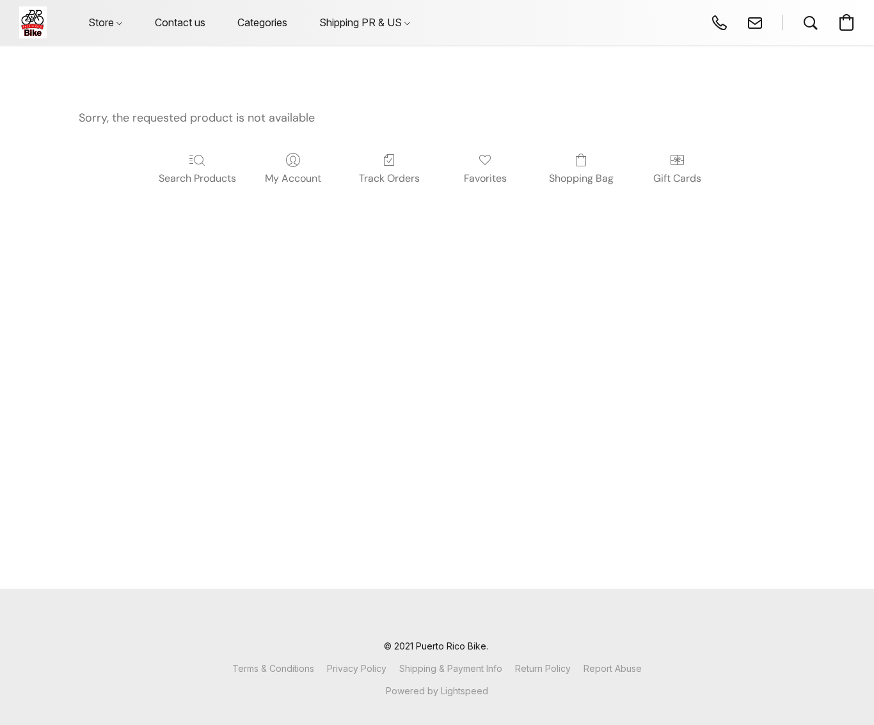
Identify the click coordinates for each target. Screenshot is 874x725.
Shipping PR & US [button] (361, 22)
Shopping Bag (581, 178)
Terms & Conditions (273, 668)
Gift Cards (677, 178)
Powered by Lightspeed (437, 690)
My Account (293, 178)
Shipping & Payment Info (450, 668)
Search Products (197, 178)
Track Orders (389, 178)
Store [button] (102, 22)
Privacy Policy (356, 668)
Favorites (485, 178)
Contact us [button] (180, 22)
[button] (33, 22)
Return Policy (543, 668)
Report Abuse (613, 668)
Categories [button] (262, 22)
